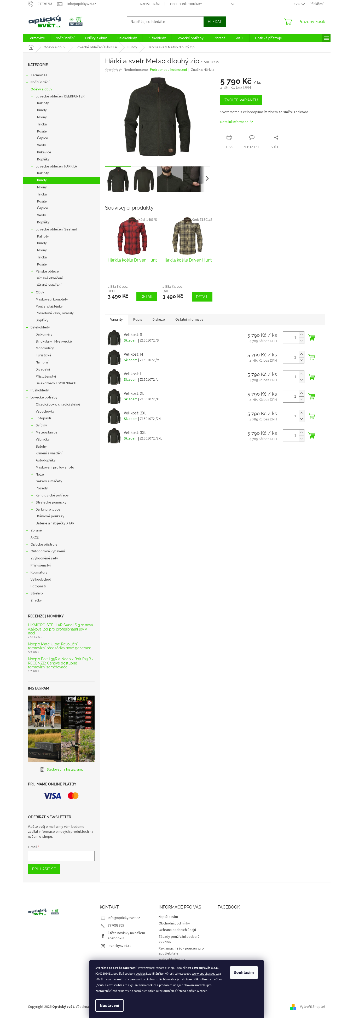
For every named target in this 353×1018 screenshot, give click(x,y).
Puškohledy (40, 390)
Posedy (42, 488)
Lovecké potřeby (44, 397)
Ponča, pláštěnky (49, 306)
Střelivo (37, 593)
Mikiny (42, 117)
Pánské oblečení (48, 271)
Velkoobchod (41, 579)
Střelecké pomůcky (51, 502)
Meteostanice (46, 432)
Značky (36, 600)
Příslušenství (46, 376)
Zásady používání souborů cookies (179, 939)
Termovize (39, 75)
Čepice (42, 138)
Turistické (43, 355)
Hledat (215, 22)
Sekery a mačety (49, 481)
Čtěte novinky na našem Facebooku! (128, 935)
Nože (40, 474)
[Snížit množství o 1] (301, 341)
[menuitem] (36, 38)
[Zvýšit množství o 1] (301, 335)
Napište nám (150, 4)
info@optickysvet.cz (124, 918)
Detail (147, 296)
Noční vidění (40, 82)
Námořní (42, 362)
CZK (297, 4)
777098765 (116, 925)
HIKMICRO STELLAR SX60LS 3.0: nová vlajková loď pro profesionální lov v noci (60, 629)
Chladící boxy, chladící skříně (58, 404)
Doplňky (43, 159)
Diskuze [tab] (159, 319)
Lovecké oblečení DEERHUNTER (60, 96)
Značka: (202, 69)
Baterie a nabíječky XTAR (55, 523)
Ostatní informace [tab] (189, 319)
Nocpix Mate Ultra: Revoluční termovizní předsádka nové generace (59, 646)
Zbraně (36, 530)
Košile (42, 131)
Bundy (42, 110)
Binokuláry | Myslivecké (54, 341)
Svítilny (41, 425)
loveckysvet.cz (119, 945)
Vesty (41, 145)
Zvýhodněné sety (44, 558)
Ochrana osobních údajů (177, 930)
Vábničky (43, 439)
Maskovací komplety (52, 299)
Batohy (41, 446)
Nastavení (109, 1005)
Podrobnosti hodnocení (168, 69)
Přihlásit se (44, 869)
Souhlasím (244, 972)
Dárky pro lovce (48, 509)
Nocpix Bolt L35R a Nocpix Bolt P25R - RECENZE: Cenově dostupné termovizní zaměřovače (61, 663)
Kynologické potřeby (52, 495)
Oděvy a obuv (41, 89)
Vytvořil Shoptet (312, 1006)
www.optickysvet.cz (205, 973)
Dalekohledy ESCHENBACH (56, 383)
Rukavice (44, 152)
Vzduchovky (45, 411)
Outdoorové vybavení (48, 551)
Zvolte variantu (241, 100)
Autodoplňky (46, 460)
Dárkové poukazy (50, 516)
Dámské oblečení (49, 278)
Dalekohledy (40, 327)
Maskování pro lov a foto (55, 467)
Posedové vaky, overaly (55, 313)
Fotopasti (43, 418)
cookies (141, 973)
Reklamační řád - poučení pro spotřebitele (181, 951)
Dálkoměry (44, 334)
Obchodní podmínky (186, 4)
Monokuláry (45, 348)
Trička (42, 124)
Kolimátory (39, 572)
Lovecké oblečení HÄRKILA (56, 166)
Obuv (40, 292)
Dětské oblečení (48, 285)
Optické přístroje (44, 544)
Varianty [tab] (116, 319)
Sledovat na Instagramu (65, 769)
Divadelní (43, 369)
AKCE (35, 537)
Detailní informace (234, 122)
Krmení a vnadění (49, 453)
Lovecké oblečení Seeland (56, 229)
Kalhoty (43, 103)
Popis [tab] (137, 319)
